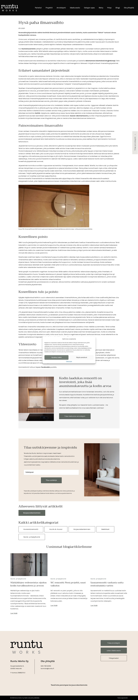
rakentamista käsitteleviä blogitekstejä (100, 61)
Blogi (118, 8)
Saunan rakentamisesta (78, 116)
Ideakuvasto (75, 8)
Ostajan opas (89, 8)
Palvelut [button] (38, 8)
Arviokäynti (61, 8)
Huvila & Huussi (56, 529)
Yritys (109, 8)
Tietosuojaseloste (122, 698)
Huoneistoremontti (30, 529)
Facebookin (45, 367)
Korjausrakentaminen (32, 513)
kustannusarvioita (29, 49)
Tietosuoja (69, 361)
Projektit (49, 8)
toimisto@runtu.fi (47, 668)
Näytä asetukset (81, 357)
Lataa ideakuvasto (114, 651)
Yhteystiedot (114, 658)
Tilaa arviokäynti (135, 143)
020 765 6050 (46, 666)
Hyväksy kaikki (56, 357)
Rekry (101, 8)
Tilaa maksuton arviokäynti (74, 416)
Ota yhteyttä (129, 8)
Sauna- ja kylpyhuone (31, 537)
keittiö (37, 113)
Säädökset (105, 529)
